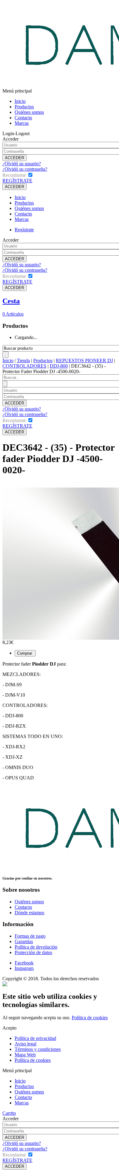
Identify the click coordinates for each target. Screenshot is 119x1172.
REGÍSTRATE (17, 180)
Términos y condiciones (38, 1049)
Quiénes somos (29, 112)
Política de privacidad (35, 1038)
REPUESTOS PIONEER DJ (84, 360)
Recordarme (14, 175)
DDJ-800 (59, 366)
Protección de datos (33, 952)
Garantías (24, 941)
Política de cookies (90, 1017)
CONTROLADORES (24, 366)
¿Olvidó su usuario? (21, 163)
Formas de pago (30, 936)
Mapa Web (25, 1054)
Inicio (20, 101)
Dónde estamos (29, 912)
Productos (24, 106)
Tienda (23, 360)
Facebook (24, 962)
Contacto (23, 117)
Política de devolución (36, 947)
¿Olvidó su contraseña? (24, 169)
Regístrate (24, 229)
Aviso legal (25, 1043)
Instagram (24, 968)
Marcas (22, 123)
